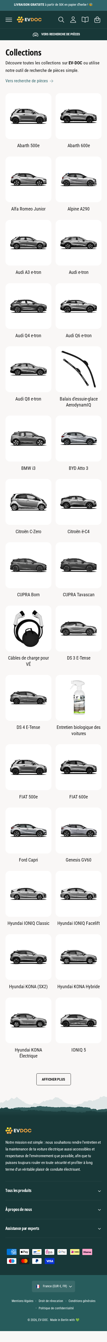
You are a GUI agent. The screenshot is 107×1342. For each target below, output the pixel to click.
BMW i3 (28, 468)
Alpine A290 (79, 209)
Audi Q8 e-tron (28, 399)
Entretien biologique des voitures (79, 730)
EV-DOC (43, 1320)
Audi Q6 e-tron (79, 335)
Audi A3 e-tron (28, 272)
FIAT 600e (78, 796)
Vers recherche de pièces (26, 80)
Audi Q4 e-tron (28, 335)
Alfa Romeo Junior (28, 209)
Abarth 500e (28, 145)
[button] (9, 19)
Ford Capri (28, 860)
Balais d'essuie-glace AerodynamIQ (79, 402)
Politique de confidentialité (56, 1308)
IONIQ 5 (78, 1050)
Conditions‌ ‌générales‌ (82, 1301)
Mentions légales (22, 1301)
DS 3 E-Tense (78, 658)
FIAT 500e (28, 796)
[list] (53, 34)
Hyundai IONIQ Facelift (78, 923)
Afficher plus (53, 1079)
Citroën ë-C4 (79, 531)
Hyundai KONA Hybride (78, 986)
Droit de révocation (51, 1301)
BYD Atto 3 (78, 468)
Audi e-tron (79, 272)
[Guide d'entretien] (85, 19)
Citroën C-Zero (28, 531)
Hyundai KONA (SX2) (28, 986)
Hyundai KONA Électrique (28, 1053)
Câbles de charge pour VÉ (28, 661)
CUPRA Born (28, 594)
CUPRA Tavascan (79, 594)
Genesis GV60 (78, 860)
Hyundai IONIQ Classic (28, 923)
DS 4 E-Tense (28, 727)
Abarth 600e (79, 145)
